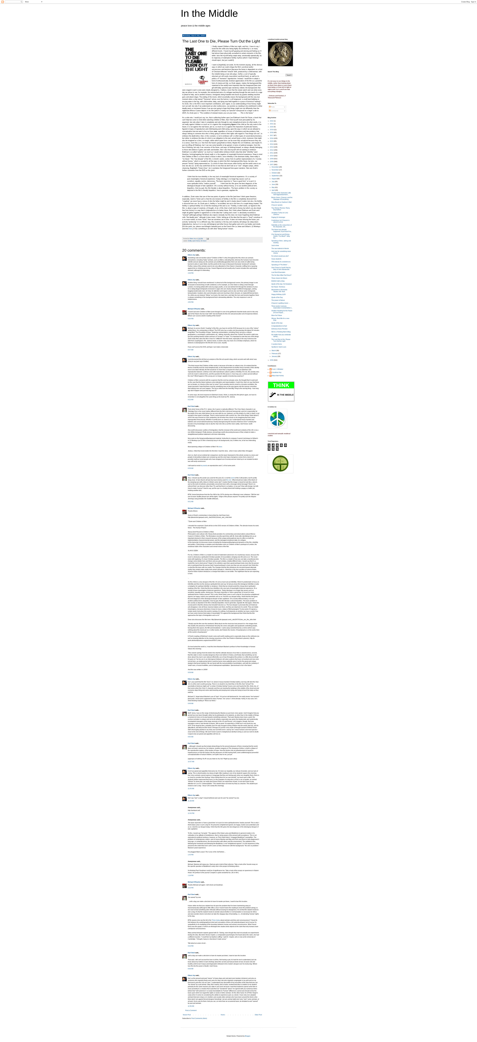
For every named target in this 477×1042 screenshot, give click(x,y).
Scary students (276, 259)
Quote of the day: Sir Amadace (281, 284)
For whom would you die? (280, 256)
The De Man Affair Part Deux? (281, 275)
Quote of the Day (277, 297)
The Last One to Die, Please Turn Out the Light (280, 340)
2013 (272, 147)
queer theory (196, 241)
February (275, 353)
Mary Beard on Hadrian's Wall (281, 202)
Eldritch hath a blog (277, 281)
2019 (272, 130)
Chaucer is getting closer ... (280, 303)
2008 (272, 161)
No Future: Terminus (278, 287)
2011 (272, 153)
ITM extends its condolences (281, 262)
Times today (216, 920)
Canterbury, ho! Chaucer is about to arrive (280, 221)
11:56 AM (191, 1006)
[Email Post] (207, 238)
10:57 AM (191, 761)
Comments (274, 111)
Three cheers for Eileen (279, 278)
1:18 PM (190, 875)
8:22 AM (190, 399)
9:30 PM (190, 319)
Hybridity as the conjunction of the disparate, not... (281, 226)
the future (203, 241)
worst (233, 478)
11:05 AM (191, 788)
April (273, 190)
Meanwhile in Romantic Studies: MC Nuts (279, 290)
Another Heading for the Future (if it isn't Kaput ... (281, 311)
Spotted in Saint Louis (278, 347)
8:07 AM (190, 350)
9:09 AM (190, 672)
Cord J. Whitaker (277, 369)
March (274, 350)
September (275, 176)
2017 (272, 135)
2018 (272, 132)
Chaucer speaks (276, 205)
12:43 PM (191, 813)
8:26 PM (190, 888)
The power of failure (278, 300)
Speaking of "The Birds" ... (280, 265)
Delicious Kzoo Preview (279, 329)
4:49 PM (190, 273)
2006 (272, 360)
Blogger (247, 1036)
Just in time (275, 245)
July (273, 181)
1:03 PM (190, 855)
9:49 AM (190, 703)
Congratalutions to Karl (279, 326)
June (273, 184)
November (275, 170)
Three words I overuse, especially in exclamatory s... (282, 307)
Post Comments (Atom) (199, 1018)
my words (204, 465)
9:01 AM (190, 501)
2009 (272, 159)
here (190, 229)
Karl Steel (191, 406)
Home (223, 1015)
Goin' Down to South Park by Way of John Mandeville (281, 268)
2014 (272, 144)
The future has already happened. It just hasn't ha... (281, 230)
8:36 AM (190, 969)
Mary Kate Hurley (278, 376)
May (273, 187)
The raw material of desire (280, 248)
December (275, 167)
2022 (272, 121)
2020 (272, 127)
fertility (190, 241)
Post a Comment (191, 1010)
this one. (229, 480)
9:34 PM (190, 946)
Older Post (258, 1015)
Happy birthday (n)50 (278, 294)
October (274, 173)
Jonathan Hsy (276, 372)
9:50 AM (190, 737)
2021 (272, 124)
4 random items (276, 344)
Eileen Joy (191, 255)
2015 (272, 141)
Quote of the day (276, 323)
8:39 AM (190, 468)
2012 (272, 150)
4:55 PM (190, 302)
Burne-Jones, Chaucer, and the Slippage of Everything (281, 198)
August (274, 179)
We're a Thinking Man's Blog (281, 332)
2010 (272, 156)
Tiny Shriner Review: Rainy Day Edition (280, 209)
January (275, 356)
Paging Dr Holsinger (278, 217)
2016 (272, 138)
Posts (273, 107)
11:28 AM (191, 801)
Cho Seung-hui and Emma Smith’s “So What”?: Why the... (280, 236)
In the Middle (209, 13)
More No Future (276, 315)
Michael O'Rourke (194, 309)
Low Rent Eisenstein (278, 272)
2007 (272, 164)
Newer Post (187, 1015)
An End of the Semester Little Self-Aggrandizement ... (281, 193)
